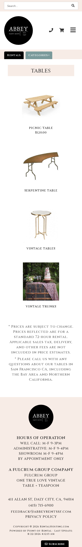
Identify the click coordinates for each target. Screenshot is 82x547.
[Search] (73, 6)
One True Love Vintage (41, 480)
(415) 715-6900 (41, 505)
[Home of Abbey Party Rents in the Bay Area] (41, 417)
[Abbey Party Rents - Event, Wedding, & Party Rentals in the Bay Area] (18, 30)
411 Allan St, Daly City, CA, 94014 (41, 499)
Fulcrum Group (41, 475)
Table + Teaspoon (41, 485)
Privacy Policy (41, 516)
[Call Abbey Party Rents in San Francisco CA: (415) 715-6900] (51, 30)
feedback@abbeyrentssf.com (41, 511)
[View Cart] (62, 30)
